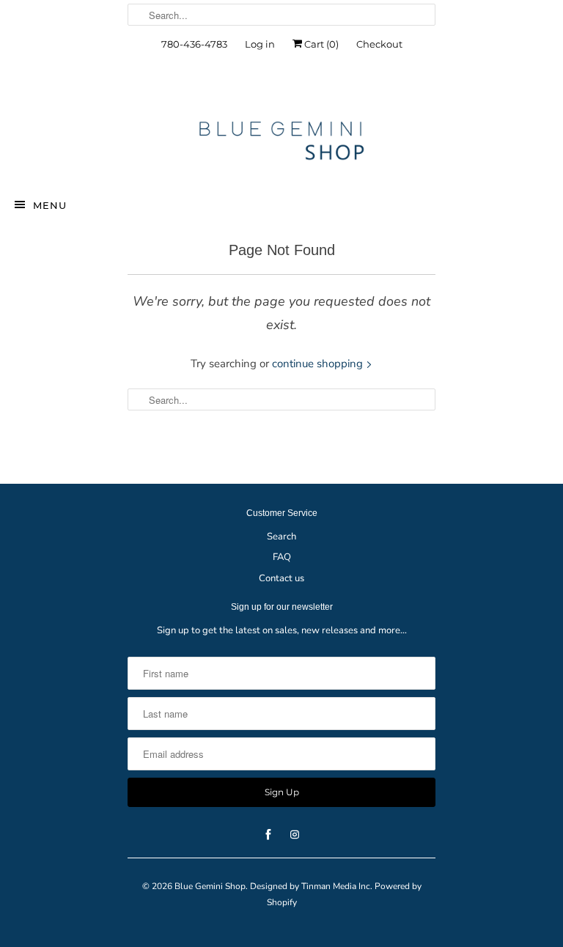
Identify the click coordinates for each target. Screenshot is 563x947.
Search (281, 536)
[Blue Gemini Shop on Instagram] (294, 89)
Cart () (320, 44)
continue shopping (319, 363)
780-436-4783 (194, 44)
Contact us (281, 578)
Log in (260, 44)
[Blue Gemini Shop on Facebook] (268, 89)
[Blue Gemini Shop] (281, 143)
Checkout (379, 44)
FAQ (282, 557)
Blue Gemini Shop (210, 886)
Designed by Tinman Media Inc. (311, 886)
